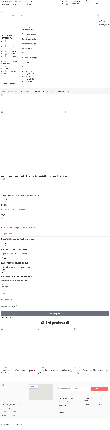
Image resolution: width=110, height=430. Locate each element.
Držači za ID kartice (25, 91)
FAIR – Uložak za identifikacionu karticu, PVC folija (91, 370)
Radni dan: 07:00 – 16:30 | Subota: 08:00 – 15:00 (90, 4)
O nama (62, 409)
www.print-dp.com (9, 415)
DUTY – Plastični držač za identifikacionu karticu (55, 370)
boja (3, 215)
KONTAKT (29, 81)
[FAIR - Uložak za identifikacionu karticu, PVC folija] (91, 345)
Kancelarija (12, 91)
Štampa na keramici (29, 34)
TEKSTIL (29, 76)
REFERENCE (30, 79)
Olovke (13, 51)
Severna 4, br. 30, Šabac (81, 1)
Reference (62, 405)
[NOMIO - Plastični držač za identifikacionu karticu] (2, 186)
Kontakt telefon (6, 299)
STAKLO (29, 71)
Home (3, 91)
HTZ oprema (26, 67)
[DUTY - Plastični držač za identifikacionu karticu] (55, 345)
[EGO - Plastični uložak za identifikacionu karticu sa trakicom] (18, 345)
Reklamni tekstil (28, 53)
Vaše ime (4, 287)
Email (3, 293)
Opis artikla (8, 234)
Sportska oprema (28, 62)
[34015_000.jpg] (9, 102)
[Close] (2, 245)
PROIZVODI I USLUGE (34, 27)
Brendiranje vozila (29, 39)
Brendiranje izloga (29, 44)
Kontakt (61, 412)
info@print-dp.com (9, 412)
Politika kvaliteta (65, 402)
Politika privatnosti (66, 398)
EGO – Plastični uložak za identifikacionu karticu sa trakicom (18, 370)
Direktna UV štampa (29, 58)
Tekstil (12, 54)
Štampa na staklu (28, 30)
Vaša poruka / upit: (8, 306)
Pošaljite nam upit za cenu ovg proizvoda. (21, 228)
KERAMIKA (30, 74)
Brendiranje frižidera (29, 48)
